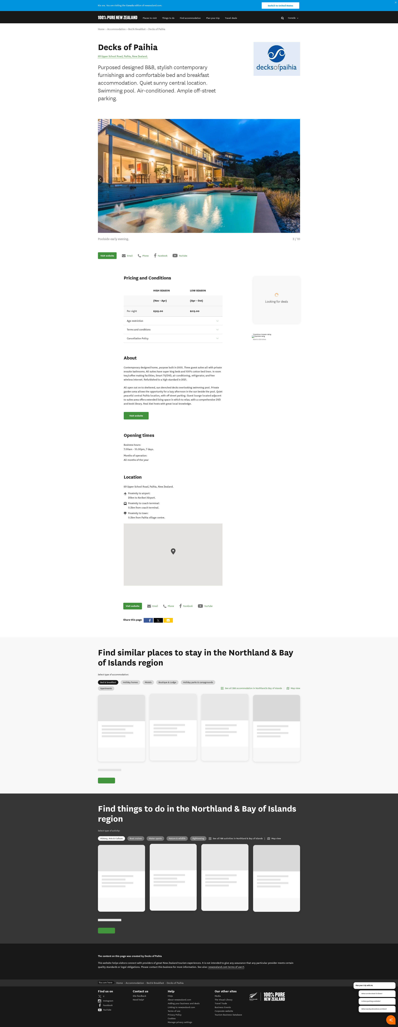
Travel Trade (221, 1003)
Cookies (172, 1018)
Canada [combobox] (292, 18)
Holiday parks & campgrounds (198, 682)
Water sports (155, 838)
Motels (148, 682)
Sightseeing (198, 838)
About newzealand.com (179, 999)
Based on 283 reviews (259, 339)
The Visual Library (223, 999)
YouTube (106, 1010)
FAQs (170, 996)
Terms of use (174, 1011)
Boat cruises (136, 838)
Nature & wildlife (177, 838)
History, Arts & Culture (111, 838)
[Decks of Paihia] (277, 59)
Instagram (107, 1001)
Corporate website (224, 1011)
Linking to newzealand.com (181, 1007)
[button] (150, 18)
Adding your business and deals (184, 1003)
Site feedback (139, 996)
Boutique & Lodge (167, 682)
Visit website (107, 255)
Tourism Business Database (228, 1014)
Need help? (138, 999)
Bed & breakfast (108, 682)
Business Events (223, 1007)
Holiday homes (130, 682)
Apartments (106, 688)
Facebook (107, 1005)
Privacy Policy (174, 1014)
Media (218, 996)
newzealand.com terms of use (226, 966)
